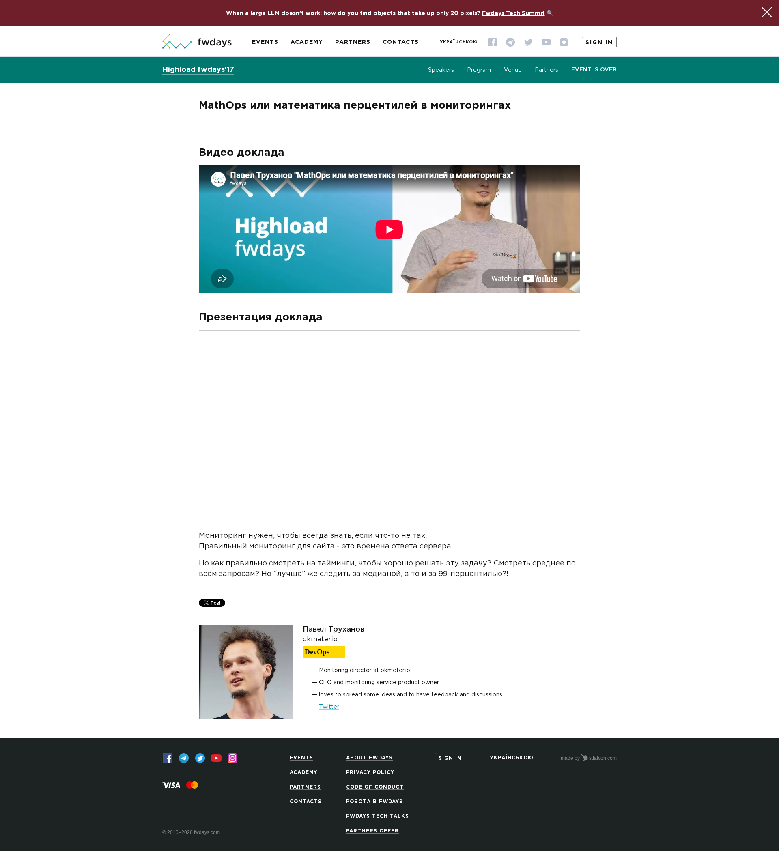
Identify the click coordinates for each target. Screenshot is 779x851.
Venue (513, 70)
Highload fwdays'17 (198, 70)
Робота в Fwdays (374, 801)
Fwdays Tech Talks (377, 816)
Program (479, 70)
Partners (352, 42)
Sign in (599, 42)
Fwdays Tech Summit (513, 13)
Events (265, 42)
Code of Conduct (375, 787)
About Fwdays (369, 758)
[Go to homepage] (197, 42)
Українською (459, 42)
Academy (307, 42)
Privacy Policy (370, 772)
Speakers (441, 70)
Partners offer (372, 831)
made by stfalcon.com (589, 758)
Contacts (401, 42)
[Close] (767, 12)
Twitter (329, 707)
